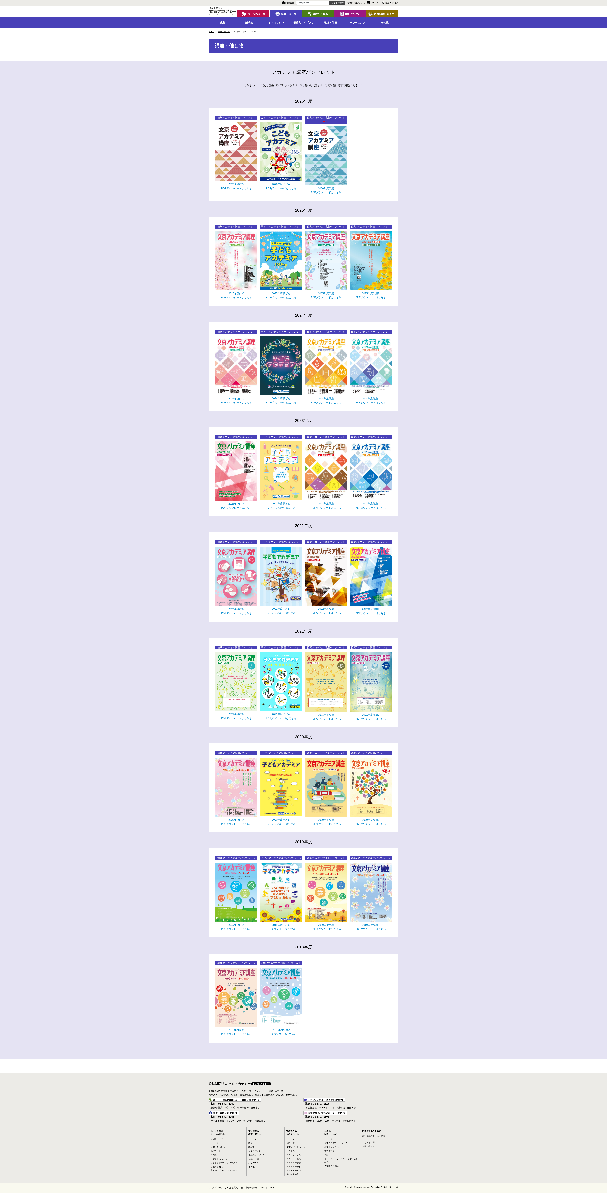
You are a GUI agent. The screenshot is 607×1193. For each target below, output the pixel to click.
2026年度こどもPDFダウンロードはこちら (281, 186)
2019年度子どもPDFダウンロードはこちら (281, 927)
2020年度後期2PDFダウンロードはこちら (370, 822)
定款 (326, 1155)
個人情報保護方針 (249, 1187)
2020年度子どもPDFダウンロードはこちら (281, 821)
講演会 (251, 1147)
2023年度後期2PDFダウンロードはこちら (370, 505)
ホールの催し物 (218, 1134)
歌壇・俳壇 (253, 1159)
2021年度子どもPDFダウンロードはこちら (281, 716)
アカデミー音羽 (293, 1163)
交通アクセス (262, 1084)
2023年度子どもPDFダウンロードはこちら (281, 505)
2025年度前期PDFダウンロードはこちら (236, 295)
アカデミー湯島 (293, 1159)
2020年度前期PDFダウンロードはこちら (236, 822)
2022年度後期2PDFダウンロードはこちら (370, 611)
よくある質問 (368, 1142)
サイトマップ (267, 1187)
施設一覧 (290, 1143)
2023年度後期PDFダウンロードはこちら (326, 505)
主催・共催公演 (218, 1147)
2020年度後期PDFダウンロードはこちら (326, 822)
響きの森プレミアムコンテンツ (225, 1170)
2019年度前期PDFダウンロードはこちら (236, 927)
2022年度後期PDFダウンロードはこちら (326, 610)
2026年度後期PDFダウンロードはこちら (326, 190)
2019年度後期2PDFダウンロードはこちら (370, 927)
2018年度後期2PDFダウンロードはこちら (281, 1032)
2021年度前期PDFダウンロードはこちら (236, 716)
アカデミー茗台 (293, 1170)
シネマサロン (254, 1151)
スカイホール (292, 1151)
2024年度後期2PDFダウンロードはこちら (370, 400)
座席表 (214, 1155)
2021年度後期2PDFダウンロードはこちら (370, 716)
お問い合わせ (368, 1146)
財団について (330, 1134)
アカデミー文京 (293, 1155)
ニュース (215, 1143)
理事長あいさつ (331, 1147)
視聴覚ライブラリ (256, 1155)
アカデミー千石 (293, 1166)
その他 (251, 1166)
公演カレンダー (218, 1139)
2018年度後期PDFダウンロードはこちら (236, 1032)
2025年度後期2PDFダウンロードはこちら (370, 295)
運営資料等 (329, 1151)
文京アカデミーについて (335, 1143)
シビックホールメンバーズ (223, 1163)
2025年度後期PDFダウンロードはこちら (326, 295)
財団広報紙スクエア (371, 1131)
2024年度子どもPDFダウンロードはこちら (281, 400)
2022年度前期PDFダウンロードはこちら (236, 611)
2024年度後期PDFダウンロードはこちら (326, 400)
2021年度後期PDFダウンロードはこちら (326, 717)
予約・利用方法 (293, 1174)
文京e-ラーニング (256, 1163)
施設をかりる (292, 1134)
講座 (250, 1143)
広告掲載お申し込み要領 (373, 1136)
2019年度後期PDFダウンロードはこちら (326, 927)
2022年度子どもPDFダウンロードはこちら (281, 610)
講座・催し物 (254, 1134)
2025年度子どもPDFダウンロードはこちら (281, 295)
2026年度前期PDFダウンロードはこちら (236, 186)
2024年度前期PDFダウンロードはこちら (236, 400)
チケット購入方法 (219, 1159)
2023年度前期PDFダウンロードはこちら (236, 505)
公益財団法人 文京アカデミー (230, 1083)
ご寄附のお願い (331, 1166)
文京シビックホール (295, 1147)
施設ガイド (216, 1151)
